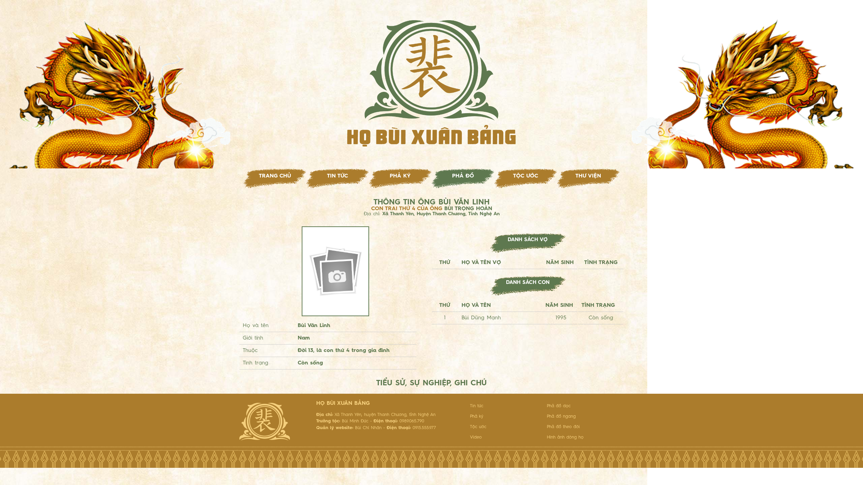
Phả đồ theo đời (563, 427)
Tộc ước (525, 176)
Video (476, 437)
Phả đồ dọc (559, 406)
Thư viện (588, 176)
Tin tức (337, 176)
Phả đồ (463, 176)
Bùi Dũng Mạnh (481, 318)
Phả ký (400, 176)
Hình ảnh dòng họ (565, 437)
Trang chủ (275, 176)
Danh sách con (527, 282)
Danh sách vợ (527, 240)
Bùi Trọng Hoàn (468, 209)
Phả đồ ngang (561, 416)
